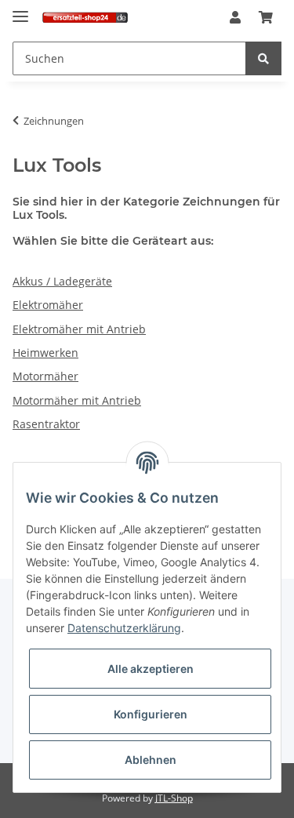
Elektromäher (48, 304)
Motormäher (45, 376)
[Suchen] (263, 58)
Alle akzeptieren (150, 668)
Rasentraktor (46, 423)
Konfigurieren (150, 714)
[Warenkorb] (265, 18)
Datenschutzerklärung (124, 627)
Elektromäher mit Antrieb (79, 329)
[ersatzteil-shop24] (85, 17)
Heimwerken (45, 352)
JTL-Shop (174, 798)
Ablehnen (150, 759)
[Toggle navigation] (20, 10)
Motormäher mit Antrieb (77, 400)
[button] (235, 18)
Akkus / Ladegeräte (62, 281)
